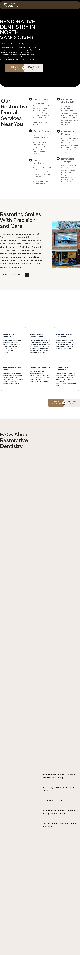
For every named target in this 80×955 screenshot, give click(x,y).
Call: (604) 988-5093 (34, 68)
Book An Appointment (14, 68)
